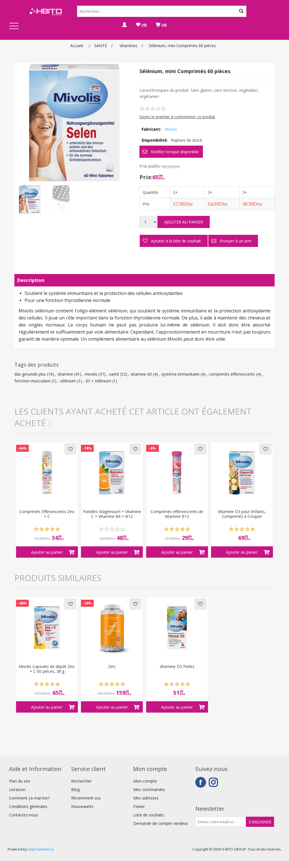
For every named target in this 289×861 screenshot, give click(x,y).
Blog (75, 789)
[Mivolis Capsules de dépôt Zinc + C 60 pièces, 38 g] (47, 628)
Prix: (146, 177)
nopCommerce (41, 849)
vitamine (65, 374)
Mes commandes (149, 789)
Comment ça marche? (29, 798)
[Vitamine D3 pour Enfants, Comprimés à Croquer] (242, 473)
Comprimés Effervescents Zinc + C (47, 514)
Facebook (200, 782)
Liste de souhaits (148, 815)
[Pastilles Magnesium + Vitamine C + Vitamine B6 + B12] (112, 473)
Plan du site (19, 781)
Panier (139, 806)
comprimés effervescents (232, 374)
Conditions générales (28, 806)
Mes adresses (146, 798)
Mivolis (171, 129)
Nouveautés (82, 806)
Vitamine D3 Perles (177, 666)
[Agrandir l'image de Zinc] (112, 628)
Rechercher (81, 781)
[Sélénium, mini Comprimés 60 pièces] (30, 199)
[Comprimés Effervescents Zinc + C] (47, 473)
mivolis (91, 374)
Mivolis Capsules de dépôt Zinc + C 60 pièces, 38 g (47, 669)
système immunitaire (180, 374)
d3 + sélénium (98, 381)
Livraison (17, 789)
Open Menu (14, 26)
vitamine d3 (141, 374)
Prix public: (150, 166)
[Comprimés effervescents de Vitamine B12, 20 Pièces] (177, 473)
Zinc (112, 666)
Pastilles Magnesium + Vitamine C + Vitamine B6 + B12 (112, 514)
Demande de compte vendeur (160, 823)
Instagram (214, 782)
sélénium (68, 381)
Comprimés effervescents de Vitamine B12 (177, 514)
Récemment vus (86, 798)
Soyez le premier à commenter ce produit (177, 116)
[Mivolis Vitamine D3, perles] (177, 628)
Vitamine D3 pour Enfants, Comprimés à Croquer (242, 514)
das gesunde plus (30, 374)
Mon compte (145, 781)
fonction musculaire (32, 381)
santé (114, 374)
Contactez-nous (23, 815)
